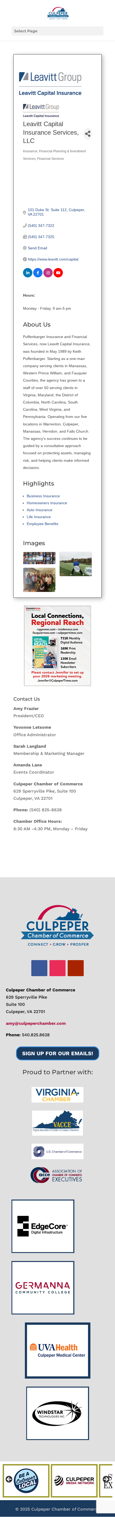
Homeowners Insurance (47, 503)
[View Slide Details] (57, 646)
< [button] (9, 1480)
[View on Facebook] (38, 276)
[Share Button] (87, 134)
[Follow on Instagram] (57, 968)
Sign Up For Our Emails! (57, 1053)
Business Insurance (43, 496)
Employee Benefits (42, 524)
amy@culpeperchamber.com (36, 1023)
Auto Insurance (39, 510)
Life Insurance (39, 517)
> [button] (106, 1480)
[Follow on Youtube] (76, 968)
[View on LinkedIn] (27, 276)
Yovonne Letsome (32, 727)
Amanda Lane (27, 764)
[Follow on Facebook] (39, 968)
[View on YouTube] (58, 276)
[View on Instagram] (48, 276)
